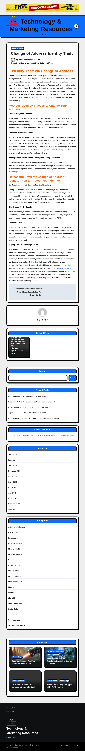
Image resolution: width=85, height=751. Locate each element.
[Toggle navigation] (7, 26)
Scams (11, 593)
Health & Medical (15, 543)
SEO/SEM (12, 598)
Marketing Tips (14, 565)
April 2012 (12, 493)
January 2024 (14, 460)
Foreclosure (13, 538)
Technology (13, 615)
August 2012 (13, 477)
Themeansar (13, 748)
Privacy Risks (13, 571)
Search (42, 371)
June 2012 (12, 482)
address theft (38, 63)
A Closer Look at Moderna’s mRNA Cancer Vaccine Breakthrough (33, 418)
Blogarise (35, 745)
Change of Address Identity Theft (42, 53)
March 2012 (13, 498)
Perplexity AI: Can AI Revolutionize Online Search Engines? (31, 402)
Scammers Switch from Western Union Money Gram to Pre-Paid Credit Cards (29, 292)
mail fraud (49, 63)
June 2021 (12, 466)
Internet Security (15, 554)
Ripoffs (11, 587)
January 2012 (13, 509)
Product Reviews (15, 582)
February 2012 (14, 504)
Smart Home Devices (16, 604)
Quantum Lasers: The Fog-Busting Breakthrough (28, 396)
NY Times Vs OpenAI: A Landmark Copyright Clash (28, 407)
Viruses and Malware (16, 625)
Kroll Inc (34, 262)
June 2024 (12, 455)
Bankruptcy (13, 533)
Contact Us (10, 708)
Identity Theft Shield (55, 250)
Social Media (13, 609)
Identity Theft (17, 48)
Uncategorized (14, 620)
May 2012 (12, 487)
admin (21, 60)
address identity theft (22, 63)
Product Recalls (14, 576)
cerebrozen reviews (19, 435)
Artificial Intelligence (16, 527)
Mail (9, 560)
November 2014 (14, 471)
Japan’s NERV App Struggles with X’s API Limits (27, 413)
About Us (10, 711)
